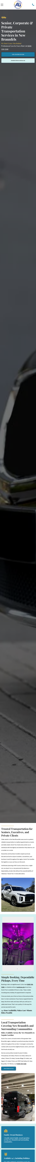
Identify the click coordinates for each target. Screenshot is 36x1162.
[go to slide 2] (18, 968)
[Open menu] (2, 4)
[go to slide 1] (17, 968)
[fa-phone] (33, 5)
